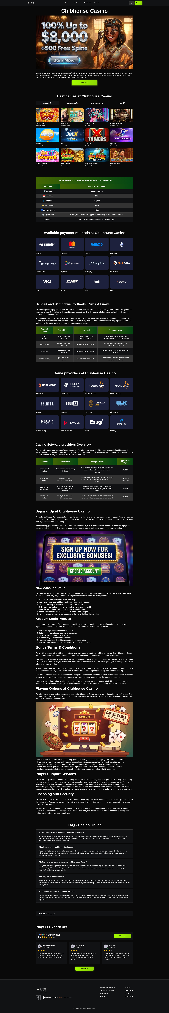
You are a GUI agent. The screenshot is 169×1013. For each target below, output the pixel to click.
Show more (84, 968)
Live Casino (71, 103)
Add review (122, 936)
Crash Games (95, 103)
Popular (46, 103)
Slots (120, 103)
